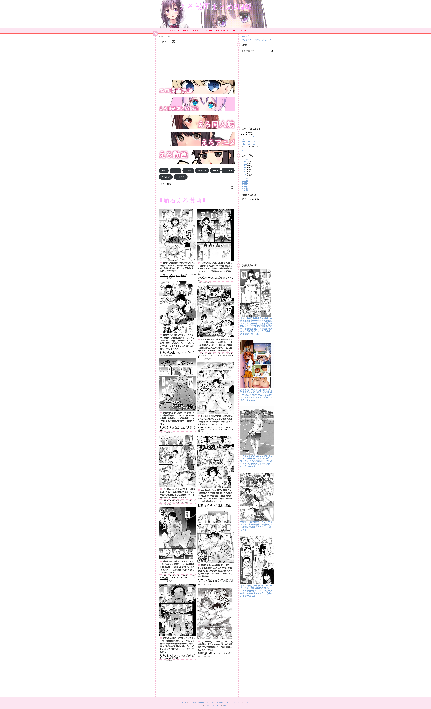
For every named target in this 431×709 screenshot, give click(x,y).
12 (247, 142)
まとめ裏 (242, 31)
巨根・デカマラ (210, 506)
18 (244, 144)
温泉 (229, 429)
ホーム (163, 31)
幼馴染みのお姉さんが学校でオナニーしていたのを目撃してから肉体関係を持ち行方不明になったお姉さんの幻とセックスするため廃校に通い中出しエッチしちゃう (177, 567)
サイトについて (222, 31)
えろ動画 (208, 31)
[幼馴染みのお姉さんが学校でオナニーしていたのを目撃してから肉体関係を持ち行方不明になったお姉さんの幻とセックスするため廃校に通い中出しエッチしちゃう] (177, 533)
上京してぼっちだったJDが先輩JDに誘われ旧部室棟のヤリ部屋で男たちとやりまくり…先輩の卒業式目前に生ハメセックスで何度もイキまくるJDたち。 (215, 268)
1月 (245, 175)
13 (249, 142)
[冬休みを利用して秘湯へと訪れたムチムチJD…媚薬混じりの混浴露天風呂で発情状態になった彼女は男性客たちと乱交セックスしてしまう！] (215, 388)
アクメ (180, 274)
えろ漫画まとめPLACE (212, 705)
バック (203, 429)
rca (176, 274)
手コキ (200, 654)
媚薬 (213, 429)
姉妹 (202, 506)
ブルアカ (181, 177)
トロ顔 (164, 353)
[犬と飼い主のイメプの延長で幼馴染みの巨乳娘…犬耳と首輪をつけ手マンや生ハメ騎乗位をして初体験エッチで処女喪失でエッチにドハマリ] (177, 461)
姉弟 (178, 353)
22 (254, 144)
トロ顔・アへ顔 (188, 274)
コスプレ (183, 500)
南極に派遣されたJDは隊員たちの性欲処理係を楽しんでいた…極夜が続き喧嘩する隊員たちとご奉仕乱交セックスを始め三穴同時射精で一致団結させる (177, 418)
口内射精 (222, 581)
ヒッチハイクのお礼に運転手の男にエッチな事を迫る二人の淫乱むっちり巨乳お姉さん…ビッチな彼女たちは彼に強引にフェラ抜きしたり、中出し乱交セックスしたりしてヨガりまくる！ (215, 345)
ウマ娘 (188, 171)
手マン (223, 278)
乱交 (212, 278)
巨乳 (170, 276)
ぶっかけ (166, 428)
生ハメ (178, 276)
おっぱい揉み (184, 575)
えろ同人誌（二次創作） (180, 31)
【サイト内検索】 (166, 184)
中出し (165, 276)
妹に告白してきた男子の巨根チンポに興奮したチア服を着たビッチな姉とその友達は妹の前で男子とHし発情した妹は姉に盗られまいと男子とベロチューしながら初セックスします (215, 495)
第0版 (226, 705)
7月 (245, 164)
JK (173, 274)
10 (242, 142)
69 (172, 655)
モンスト (202, 171)
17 (242, 144)
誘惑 (229, 355)
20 (249, 144)
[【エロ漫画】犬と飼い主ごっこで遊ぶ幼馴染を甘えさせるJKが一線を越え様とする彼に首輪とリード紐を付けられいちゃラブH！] (215, 613)
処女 (225, 653)
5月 (245, 167)
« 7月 (242, 151)
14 (252, 142)
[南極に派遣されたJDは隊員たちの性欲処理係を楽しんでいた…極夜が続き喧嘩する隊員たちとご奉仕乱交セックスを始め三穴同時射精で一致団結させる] (177, 384)
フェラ (169, 353)
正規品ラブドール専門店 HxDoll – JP (255, 40)
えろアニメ (197, 31)
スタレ (176, 171)
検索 (232, 188)
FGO (215, 171)
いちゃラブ (186, 352)
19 (247, 144)
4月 (245, 169)
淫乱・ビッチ (209, 355)
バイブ (231, 579)
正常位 (182, 428)
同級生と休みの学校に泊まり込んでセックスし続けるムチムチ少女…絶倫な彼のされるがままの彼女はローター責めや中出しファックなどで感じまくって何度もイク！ (215, 570)
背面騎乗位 (223, 355)
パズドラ (166, 177)
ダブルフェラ (222, 277)
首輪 (186, 502)
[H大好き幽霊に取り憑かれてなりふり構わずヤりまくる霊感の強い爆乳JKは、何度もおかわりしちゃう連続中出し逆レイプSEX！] (177, 235)
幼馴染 (230, 653)
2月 (245, 173)
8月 (245, 162)
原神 (164, 171)
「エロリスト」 (246, 36)
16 (257, 142)
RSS (233, 31)
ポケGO (228, 171)
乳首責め (217, 278)
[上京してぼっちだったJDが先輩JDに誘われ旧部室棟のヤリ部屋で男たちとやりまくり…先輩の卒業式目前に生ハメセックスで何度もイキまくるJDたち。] (215, 235)
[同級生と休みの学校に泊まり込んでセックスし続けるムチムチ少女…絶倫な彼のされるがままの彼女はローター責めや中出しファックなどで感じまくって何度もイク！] (215, 537)
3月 (245, 171)
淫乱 (173, 276)
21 (252, 144)
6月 (245, 166)
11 (244, 142)
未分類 (177, 428)
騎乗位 (183, 276)
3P (173, 352)
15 (254, 142)
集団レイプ (189, 428)
